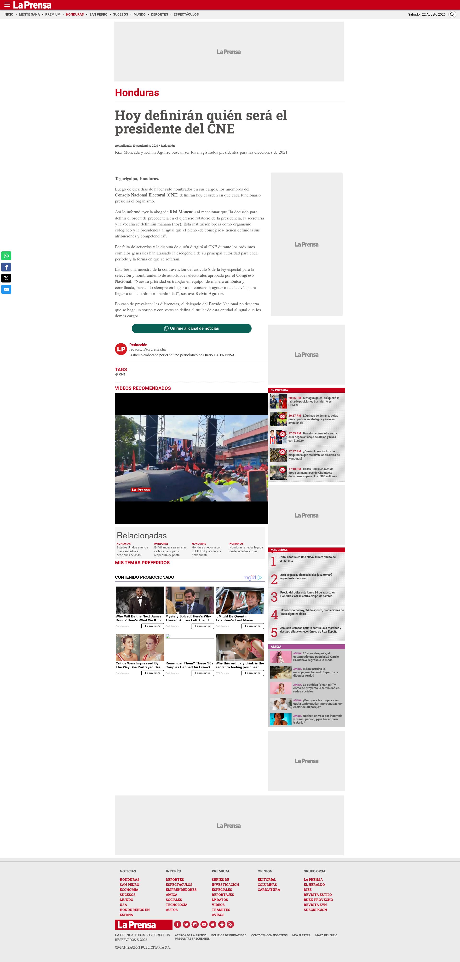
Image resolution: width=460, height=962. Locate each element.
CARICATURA (269, 889)
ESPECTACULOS (179, 884)
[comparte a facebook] (6, 267)
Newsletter (301, 935)
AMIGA (171, 894)
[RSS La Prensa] (231, 924)
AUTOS (172, 909)
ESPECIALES (222, 889)
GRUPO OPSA (314, 871)
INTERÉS (173, 871)
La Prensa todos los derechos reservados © (142, 937)
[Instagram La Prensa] (195, 924)
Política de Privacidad (229, 935)
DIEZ (307, 889)
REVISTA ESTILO (318, 894)
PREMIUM (220, 871)
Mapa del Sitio (326, 935)
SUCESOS (128, 894)
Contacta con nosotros (269, 935)
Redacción (168, 145)
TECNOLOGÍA (176, 904)
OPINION (265, 871)
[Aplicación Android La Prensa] (222, 924)
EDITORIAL (267, 879)
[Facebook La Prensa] (177, 924)
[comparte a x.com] (6, 278)
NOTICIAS (128, 871)
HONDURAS (129, 879)
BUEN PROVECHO (318, 899)
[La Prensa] (136, 925)
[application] (191, 458)
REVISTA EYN (315, 904)
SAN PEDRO (129, 884)
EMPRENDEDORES (181, 889)
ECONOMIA (129, 889)
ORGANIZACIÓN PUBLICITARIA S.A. (143, 947)
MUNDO (126, 899)
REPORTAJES (223, 894)
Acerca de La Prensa (191, 935)
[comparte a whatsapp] (6, 255)
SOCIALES (174, 899)
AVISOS (218, 914)
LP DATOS (220, 899)
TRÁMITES (221, 909)
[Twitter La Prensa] (186, 924)
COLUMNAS (267, 884)
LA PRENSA (313, 879)
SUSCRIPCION (315, 909)
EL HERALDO (314, 884)
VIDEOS (218, 904)
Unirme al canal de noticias (194, 328)
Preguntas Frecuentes (192, 938)
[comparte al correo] (6, 289)
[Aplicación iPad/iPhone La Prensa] (213, 924)
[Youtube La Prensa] (204, 924)
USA (123, 904)
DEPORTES (175, 879)
